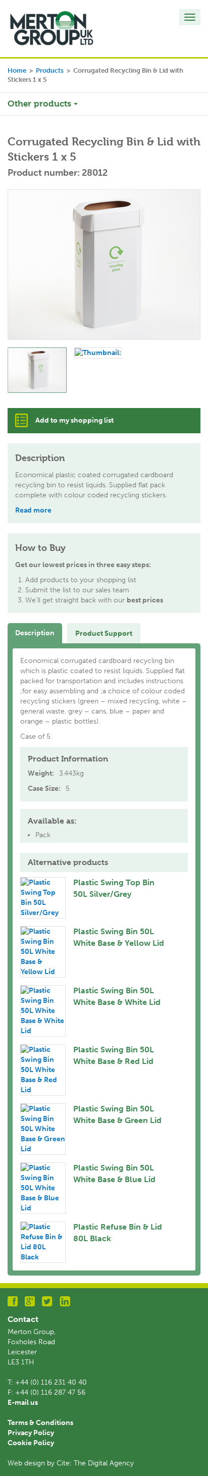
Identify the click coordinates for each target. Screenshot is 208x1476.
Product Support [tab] (103, 633)
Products (50, 70)
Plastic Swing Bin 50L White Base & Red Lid (113, 1055)
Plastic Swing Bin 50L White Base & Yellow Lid (118, 937)
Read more (33, 510)
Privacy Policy (31, 1433)
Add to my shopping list (74, 420)
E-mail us (23, 1402)
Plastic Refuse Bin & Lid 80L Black (117, 1232)
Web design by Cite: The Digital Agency (71, 1463)
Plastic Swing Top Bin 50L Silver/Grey (113, 888)
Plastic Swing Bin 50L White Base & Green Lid (117, 1114)
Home (17, 70)
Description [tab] (35, 633)
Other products (41, 103)
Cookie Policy (31, 1443)
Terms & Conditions (40, 1422)
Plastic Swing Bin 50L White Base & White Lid (117, 996)
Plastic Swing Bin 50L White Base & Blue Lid (114, 1173)
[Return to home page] (52, 28)
